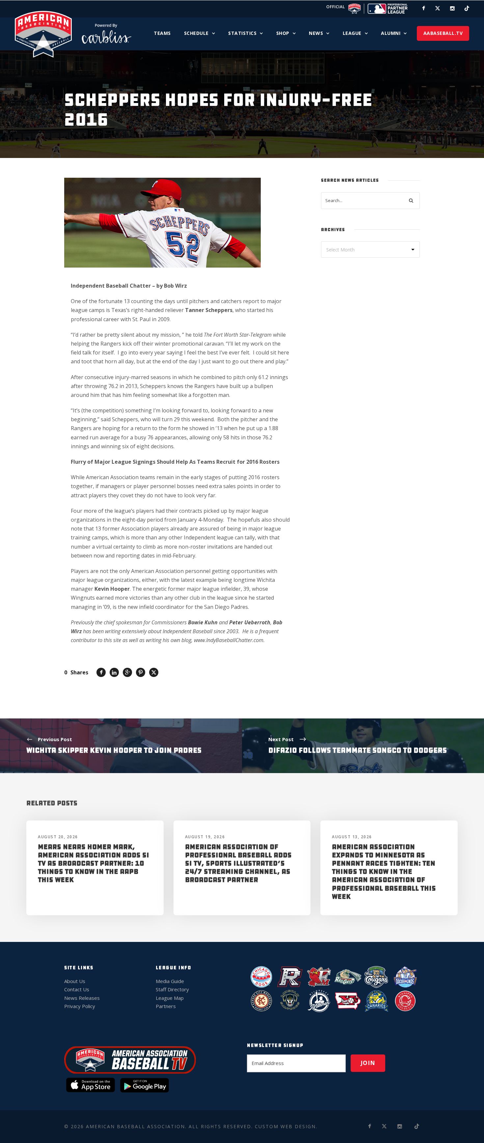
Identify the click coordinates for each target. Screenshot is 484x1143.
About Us (74, 981)
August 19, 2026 (205, 837)
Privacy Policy (79, 1006)
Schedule (196, 33)
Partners (166, 1006)
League (352, 33)
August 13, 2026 (352, 837)
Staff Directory (172, 989)
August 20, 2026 (58, 837)
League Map (170, 998)
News (316, 33)
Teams (162, 33)
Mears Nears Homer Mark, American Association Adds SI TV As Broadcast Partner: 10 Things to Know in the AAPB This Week (93, 863)
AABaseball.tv (443, 33)
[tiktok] (467, 8)
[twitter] (437, 8)
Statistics (242, 33)
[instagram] (452, 8)
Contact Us (76, 989)
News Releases (82, 998)
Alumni (390, 33)
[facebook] (423, 8)
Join (368, 1063)
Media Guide (170, 981)
